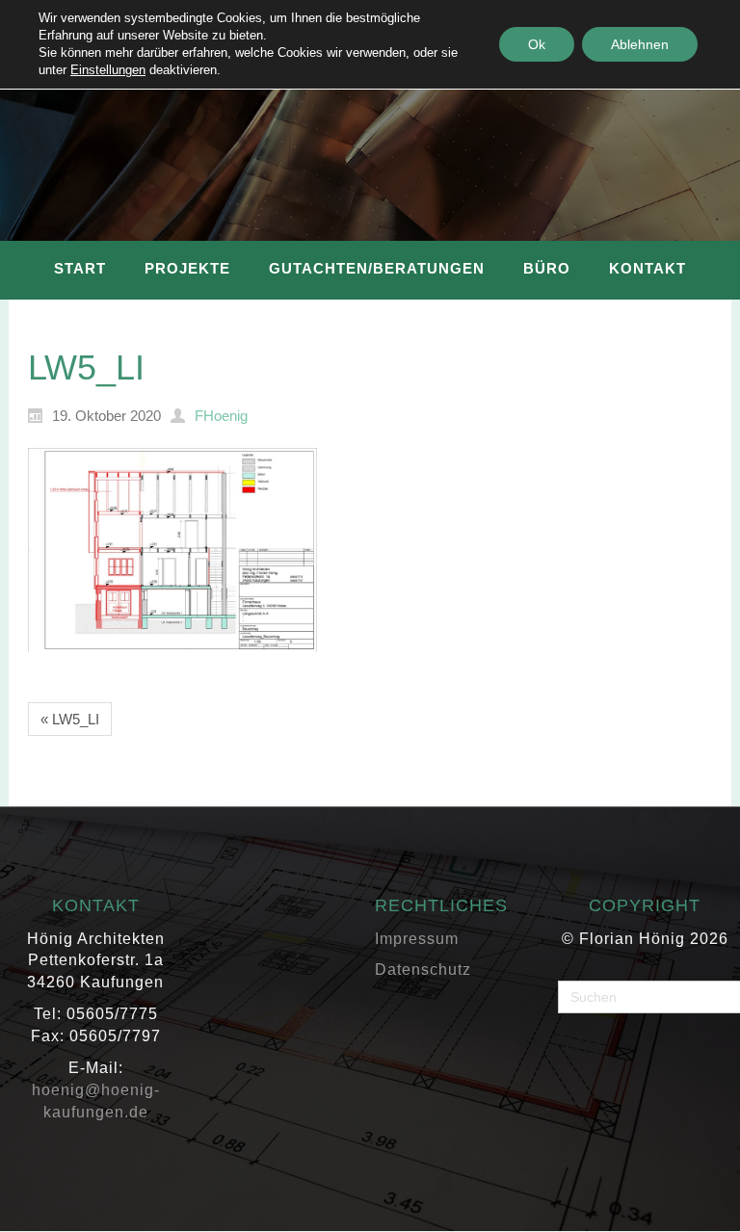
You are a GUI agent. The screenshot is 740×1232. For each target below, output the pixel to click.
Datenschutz (423, 969)
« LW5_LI (69, 719)
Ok (536, 44)
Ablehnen (640, 44)
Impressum (417, 939)
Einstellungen (107, 70)
